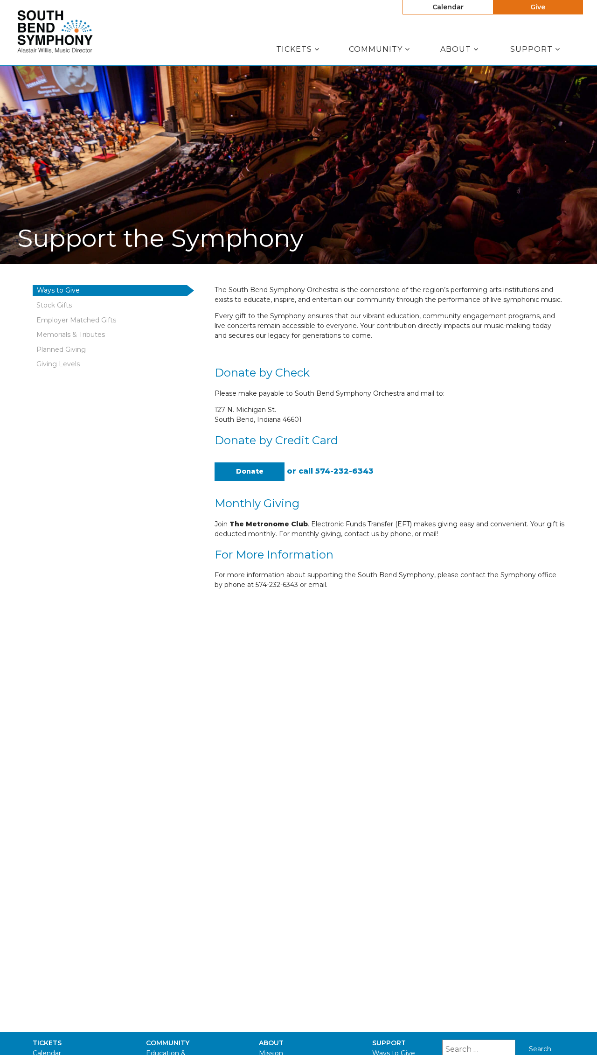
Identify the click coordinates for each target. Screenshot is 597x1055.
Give (537, 7)
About (456, 49)
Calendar (448, 7)
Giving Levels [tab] (58, 364)
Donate (250, 471)
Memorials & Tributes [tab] (70, 334)
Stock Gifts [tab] (54, 305)
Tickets (295, 49)
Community (377, 49)
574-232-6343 (344, 471)
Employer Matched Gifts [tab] (76, 320)
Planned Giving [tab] (61, 349)
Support (532, 49)
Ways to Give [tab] (58, 290)
